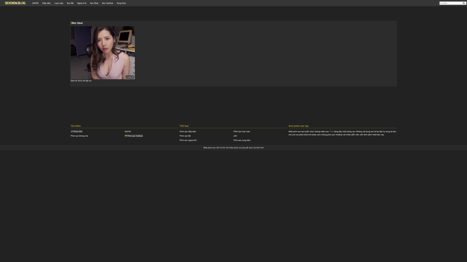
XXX (331, 131)
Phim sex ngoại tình (188, 140)
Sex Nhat (94, 3)
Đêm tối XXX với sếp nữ (81, 80)
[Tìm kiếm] (464, 3)
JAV (235, 135)
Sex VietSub (107, 3)
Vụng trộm (121, 3)
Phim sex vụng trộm (242, 140)
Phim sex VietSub (135, 135)
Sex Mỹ (70, 3)
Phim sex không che (79, 135)
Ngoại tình (81, 3)
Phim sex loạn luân (242, 131)
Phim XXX (77, 131)
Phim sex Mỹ (185, 135)
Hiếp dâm (46, 3)
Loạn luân (58, 3)
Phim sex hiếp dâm (188, 131)
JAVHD (35, 3)
